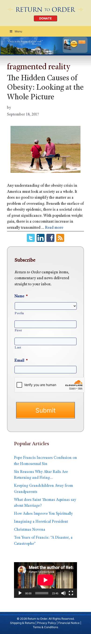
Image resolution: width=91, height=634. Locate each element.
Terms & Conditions (45, 627)
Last (18, 347)
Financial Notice (69, 623)
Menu (18, 31)
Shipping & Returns (22, 623)
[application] (45, 580)
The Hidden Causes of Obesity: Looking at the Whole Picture (45, 88)
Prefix (19, 313)
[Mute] (63, 593)
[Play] (20, 593)
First (18, 330)
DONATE (45, 18)
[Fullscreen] (71, 593)
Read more (54, 228)
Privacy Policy (46, 623)
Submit (45, 410)
